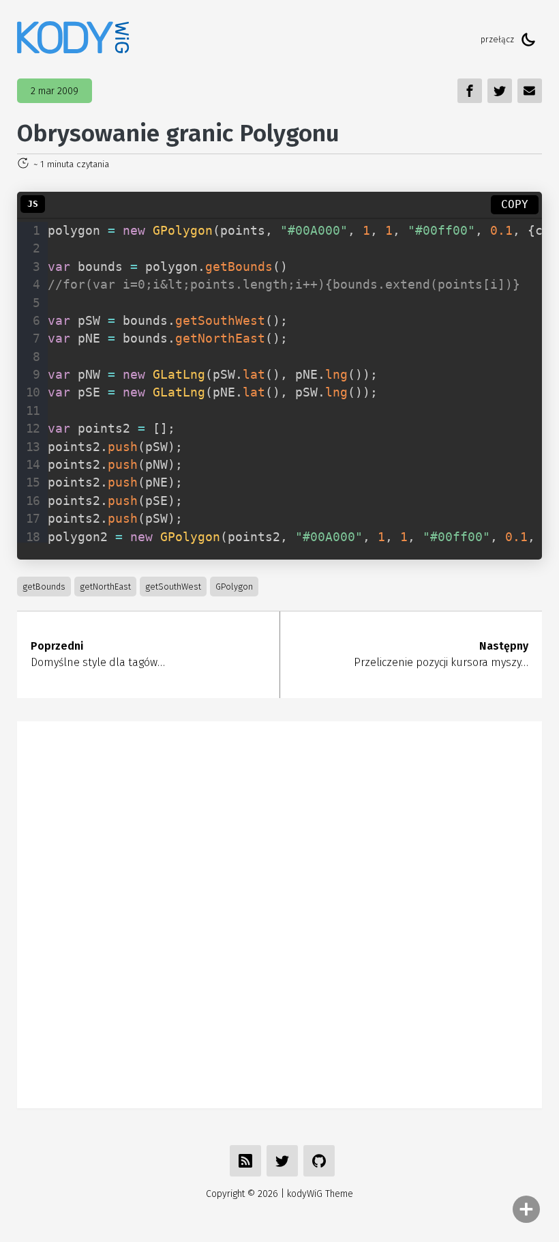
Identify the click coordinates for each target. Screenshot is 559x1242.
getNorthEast (105, 586)
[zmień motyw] (528, 39)
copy (514, 204)
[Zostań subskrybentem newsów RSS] (245, 1160)
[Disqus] (279, 912)
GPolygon (234, 586)
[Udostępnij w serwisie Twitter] (282, 1160)
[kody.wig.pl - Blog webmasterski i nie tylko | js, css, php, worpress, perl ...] (73, 39)
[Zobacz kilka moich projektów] (319, 1160)
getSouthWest (173, 586)
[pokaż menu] (526, 1209)
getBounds (43, 586)
